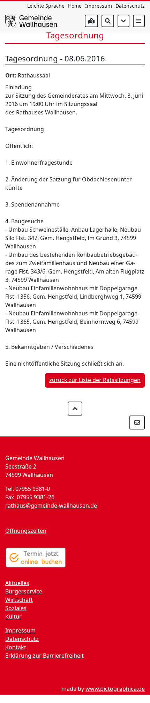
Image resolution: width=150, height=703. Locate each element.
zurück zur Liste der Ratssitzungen (95, 380)
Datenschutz (130, 5)
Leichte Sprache (46, 5)
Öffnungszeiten (25, 530)
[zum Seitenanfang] (75, 409)
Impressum (98, 5)
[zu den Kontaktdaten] (137, 422)
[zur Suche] (108, 21)
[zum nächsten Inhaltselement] (123, 21)
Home (75, 5)
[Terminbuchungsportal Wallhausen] (35, 557)
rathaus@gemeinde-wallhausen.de (51, 505)
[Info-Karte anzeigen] (91, 21)
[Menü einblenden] (139, 21)
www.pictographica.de (115, 689)
